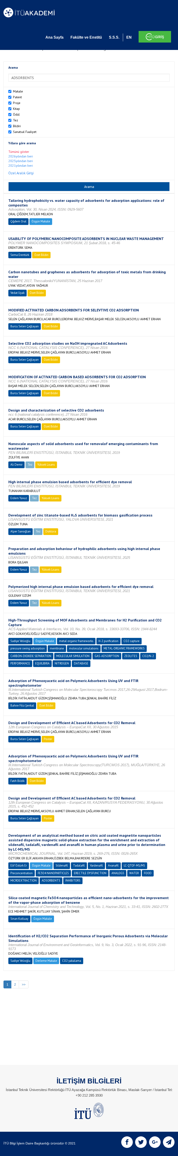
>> (23, 984)
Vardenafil (96, 865)
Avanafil (113, 865)
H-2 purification (108, 641)
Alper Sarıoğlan (20, 531)
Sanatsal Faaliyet (24, 132)
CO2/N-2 (148, 656)
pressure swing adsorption (27, 648)
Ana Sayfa (54, 37)
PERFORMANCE (20, 663)
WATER (134, 873)
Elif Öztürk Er (18, 865)
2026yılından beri (20, 156)
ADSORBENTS (51, 880)
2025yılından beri (20, 161)
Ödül (16, 114)
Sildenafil (62, 865)
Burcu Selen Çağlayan (24, 326)
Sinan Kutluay (19, 919)
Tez (15, 120)
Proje (16, 103)
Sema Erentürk (19, 255)
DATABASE (81, 663)
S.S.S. (114, 37)
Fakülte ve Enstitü (86, 37)
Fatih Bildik (17, 781)
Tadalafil (79, 865)
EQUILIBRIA (42, 663)
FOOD (148, 873)
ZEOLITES (130, 656)
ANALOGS (117, 873)
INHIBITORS (72, 880)
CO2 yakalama (71, 961)
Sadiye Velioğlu (20, 641)
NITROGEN (62, 663)
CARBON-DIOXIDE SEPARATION (30, 656)
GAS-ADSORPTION (107, 656)
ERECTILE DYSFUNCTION (90, 873)
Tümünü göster (18, 152)
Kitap (16, 109)
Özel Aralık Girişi (21, 173)
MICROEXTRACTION (23, 880)
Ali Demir (16, 465)
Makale (18, 91)
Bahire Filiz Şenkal (22, 705)
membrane (57, 648)
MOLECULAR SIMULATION (72, 656)
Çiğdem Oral (18, 221)
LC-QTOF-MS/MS (134, 865)
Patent (17, 97)
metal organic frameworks (76, 641)
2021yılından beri (20, 165)
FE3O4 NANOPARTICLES (53, 873)
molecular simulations (84, 648)
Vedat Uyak (17, 293)
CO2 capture (132, 641)
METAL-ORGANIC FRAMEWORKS (124, 648)
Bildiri (17, 126)
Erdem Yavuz (18, 498)
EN (129, 37)
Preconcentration (21, 873)
